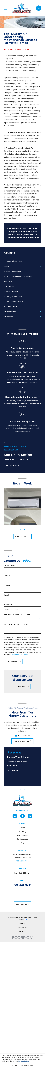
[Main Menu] (5, 8)
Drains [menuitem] (6, 266)
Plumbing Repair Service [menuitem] (13, 301)
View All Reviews (21, 741)
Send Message (12, 661)
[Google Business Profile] (15, 816)
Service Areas (22, 839)
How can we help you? (16, 624)
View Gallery (21, 537)
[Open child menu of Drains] (40, 266)
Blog (22, 842)
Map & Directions (22, 861)
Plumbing (22, 831)
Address (8, 605)
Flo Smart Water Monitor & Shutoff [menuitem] (18, 276)
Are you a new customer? (18, 614)
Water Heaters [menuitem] (10, 311)
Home (22, 828)
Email (6, 595)
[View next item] (24, 530)
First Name (9, 566)
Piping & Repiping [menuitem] (11, 291)
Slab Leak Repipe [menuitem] (10, 306)
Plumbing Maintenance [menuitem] (13, 296)
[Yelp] (30, 816)
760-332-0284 (22, 885)
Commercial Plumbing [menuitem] (13, 261)
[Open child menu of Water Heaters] (40, 311)
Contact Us (21, 904)
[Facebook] (22, 816)
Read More (13, 770)
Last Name (9, 576)
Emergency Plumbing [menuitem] (12, 271)
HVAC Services (22, 835)
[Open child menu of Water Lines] (40, 316)
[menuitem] (22, 923)
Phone (7, 585)
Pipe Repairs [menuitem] (9, 286)
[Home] (21, 8)
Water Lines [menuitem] (8, 316)
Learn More (21, 686)
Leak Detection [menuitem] (10, 281)
